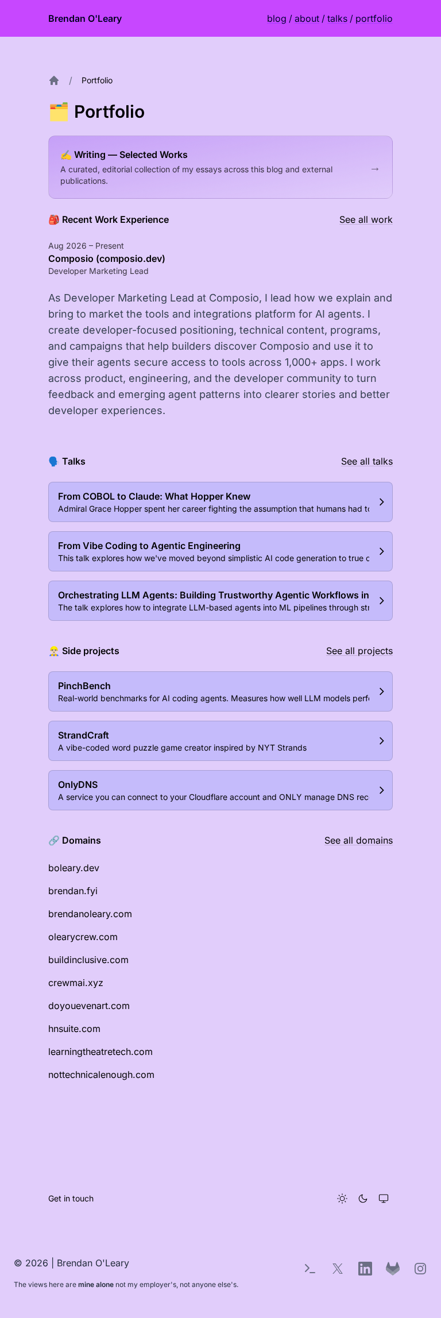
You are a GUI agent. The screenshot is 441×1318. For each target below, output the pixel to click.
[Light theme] (342, 1198)
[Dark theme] (363, 1198)
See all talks (367, 461)
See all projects (359, 650)
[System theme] (383, 1198)
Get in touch (71, 1198)
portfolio (374, 18)
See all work (366, 219)
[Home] (54, 80)
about (307, 18)
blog (277, 18)
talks (337, 18)
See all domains (358, 840)
